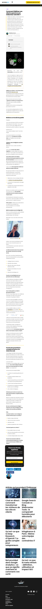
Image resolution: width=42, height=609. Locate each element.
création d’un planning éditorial (15, 180)
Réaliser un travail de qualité (15, 44)
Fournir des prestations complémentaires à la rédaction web (16, 47)
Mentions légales (9, 605)
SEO (7, 9)
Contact (7, 594)
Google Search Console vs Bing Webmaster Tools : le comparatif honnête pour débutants (29, 508)
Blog (6, 596)
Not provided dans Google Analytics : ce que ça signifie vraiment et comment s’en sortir (13, 567)
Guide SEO (7, 598)
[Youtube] (28, 591)
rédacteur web (14, 92)
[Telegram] (34, 591)
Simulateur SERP (9, 599)
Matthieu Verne (12, 33)
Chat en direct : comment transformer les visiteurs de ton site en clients (13, 506)
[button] (12, 2)
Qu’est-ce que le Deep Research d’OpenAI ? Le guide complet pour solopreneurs (12, 538)
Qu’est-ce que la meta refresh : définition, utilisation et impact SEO (29, 565)
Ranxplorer (10, 309)
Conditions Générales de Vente (8, 602)
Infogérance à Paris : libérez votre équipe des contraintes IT (28, 536)
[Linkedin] (31, 591)
